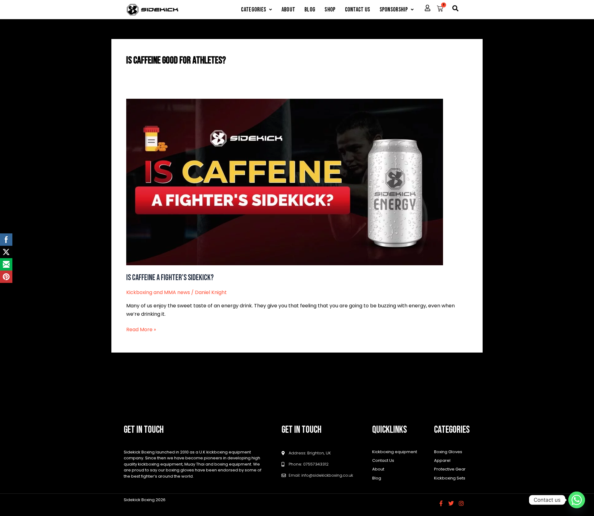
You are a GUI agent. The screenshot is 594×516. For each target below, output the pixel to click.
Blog (309, 9)
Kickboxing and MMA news (158, 292)
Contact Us (357, 9)
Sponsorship (394, 9)
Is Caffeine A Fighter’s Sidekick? (170, 278)
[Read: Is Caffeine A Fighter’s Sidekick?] (284, 181)
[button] (256, 9)
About (288, 9)
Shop (330, 9)
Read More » (141, 329)
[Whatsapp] (576, 500)
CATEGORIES (253, 9)
